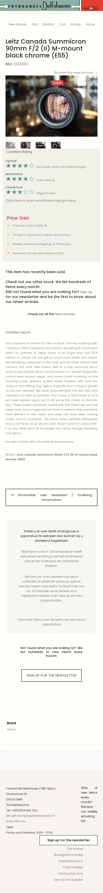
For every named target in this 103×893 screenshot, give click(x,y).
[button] (90, 106)
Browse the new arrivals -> (76, 72)
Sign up (86, 292)
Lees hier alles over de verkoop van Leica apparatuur (51, 622)
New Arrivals (18, 24)
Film (35, 24)
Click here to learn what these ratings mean (41, 200)
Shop (10, 454)
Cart (62, 24)
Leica (11, 729)
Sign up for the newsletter (68, 840)
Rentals (48, 24)
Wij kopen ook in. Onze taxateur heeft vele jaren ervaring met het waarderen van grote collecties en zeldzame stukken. (51, 558)
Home (90, 24)
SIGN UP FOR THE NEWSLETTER (51, 675)
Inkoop (75, 24)
